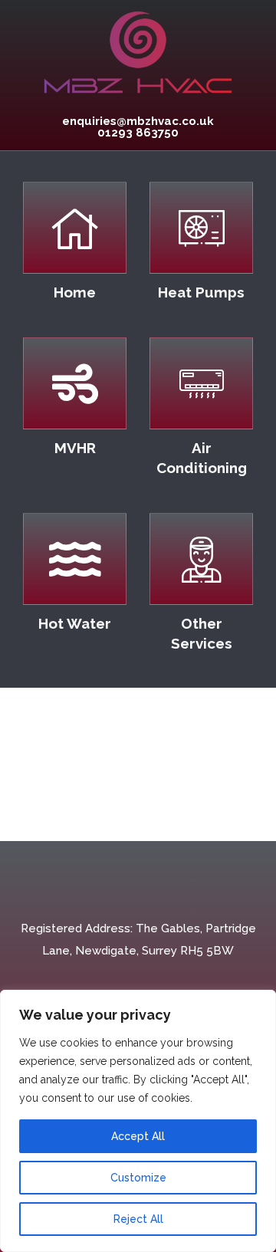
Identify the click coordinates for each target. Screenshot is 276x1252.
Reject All (138, 1219)
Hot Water (74, 623)
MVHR (75, 447)
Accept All (138, 1136)
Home (75, 292)
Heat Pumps (201, 292)
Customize (138, 1177)
